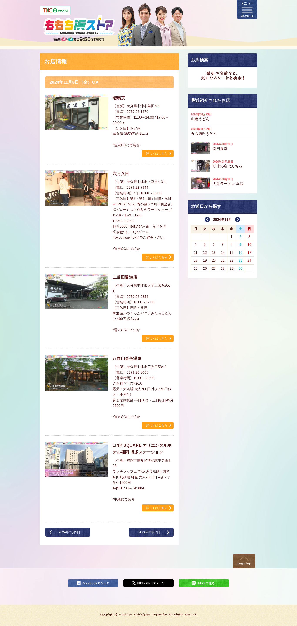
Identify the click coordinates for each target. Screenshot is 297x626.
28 (223, 268)
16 (240, 252)
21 (223, 260)
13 (214, 252)
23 (240, 260)
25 (196, 268)
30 (240, 268)
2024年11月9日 (69, 532)
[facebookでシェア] (93, 582)
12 (205, 252)
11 (195, 252)
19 (205, 260)
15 (232, 252)
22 (232, 260)
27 (214, 268)
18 (196, 260)
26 (205, 268)
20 (214, 260)
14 (223, 252)
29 (232, 268)
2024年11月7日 (149, 532)
